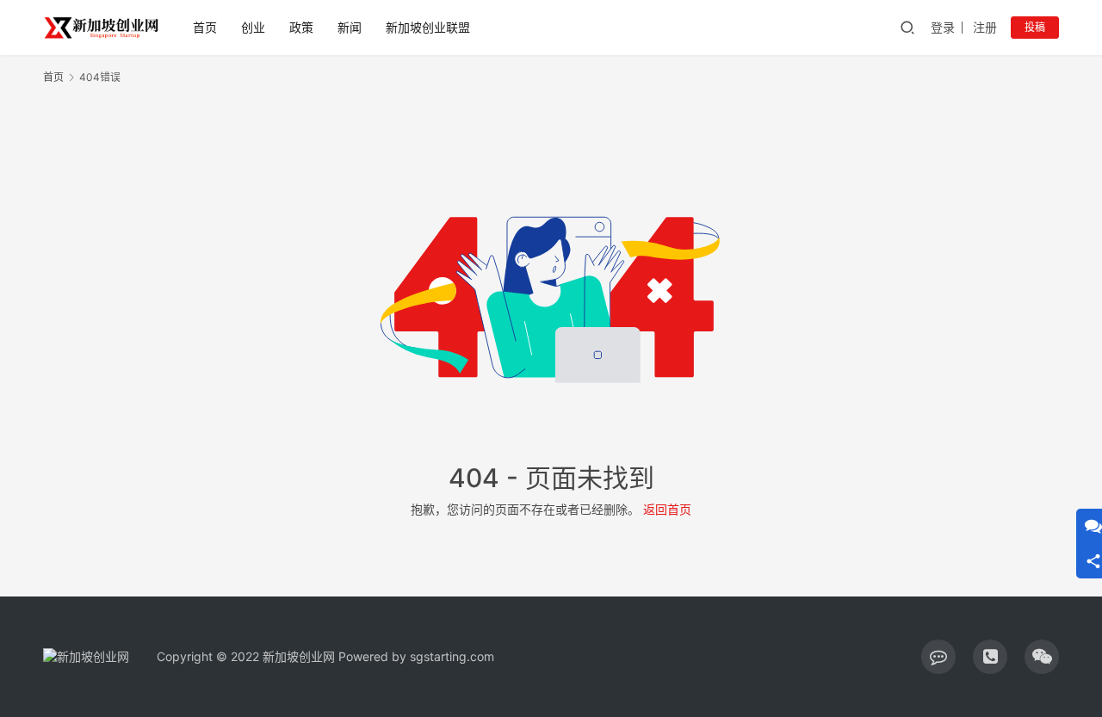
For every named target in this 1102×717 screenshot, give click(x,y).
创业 (253, 27)
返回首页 (667, 509)
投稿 (1035, 27)
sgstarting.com (452, 656)
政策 (301, 27)
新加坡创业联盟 (428, 27)
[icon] (938, 657)
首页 (205, 27)
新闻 (349, 27)
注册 (985, 27)
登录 (943, 27)
